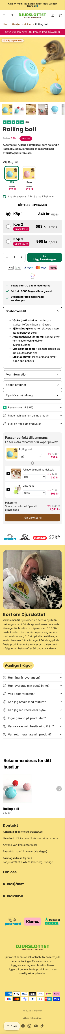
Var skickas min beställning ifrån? (31, 726)
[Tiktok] (42, 1026)
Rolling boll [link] (25, 449)
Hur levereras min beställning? (28, 685)
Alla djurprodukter (22, 24)
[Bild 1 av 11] (7, 109)
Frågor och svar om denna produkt (28, 415)
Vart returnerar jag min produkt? (29, 734)
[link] (12, 453)
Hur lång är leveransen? (24, 677)
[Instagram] (29, 1026)
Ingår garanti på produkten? (27, 718)
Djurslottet (36, 1010)
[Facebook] (23, 1026)
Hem (5, 24)
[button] (14, 122)
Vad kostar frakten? (21, 694)
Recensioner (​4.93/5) (20, 407)
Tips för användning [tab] (19, 395)
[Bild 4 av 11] (43, 109)
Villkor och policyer (32, 1018)
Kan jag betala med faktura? (27, 702)
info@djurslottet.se (31, 831)
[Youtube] (36, 1026)
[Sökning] (12, 15)
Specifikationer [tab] (16, 385)
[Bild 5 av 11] (55, 109)
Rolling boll (11, 809)
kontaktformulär (27, 844)
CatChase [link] (28, 485)
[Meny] (4, 15)
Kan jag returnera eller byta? (27, 710)
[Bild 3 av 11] (31, 109)
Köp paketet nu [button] (32, 517)
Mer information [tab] (16, 374)
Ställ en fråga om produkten (24, 423)
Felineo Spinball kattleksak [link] (38, 469)
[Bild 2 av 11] (19, 109)
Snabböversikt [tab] (16, 311)
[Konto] (53, 15)
